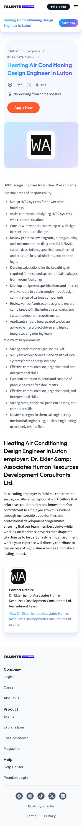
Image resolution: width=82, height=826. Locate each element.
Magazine (12, 748)
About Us (11, 698)
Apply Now (68, 23)
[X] (52, 796)
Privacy (50, 816)
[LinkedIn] (63, 796)
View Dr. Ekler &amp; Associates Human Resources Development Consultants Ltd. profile (40, 619)
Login (8, 677)
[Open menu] (75, 7)
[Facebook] (19, 796)
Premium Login (16, 777)
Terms (31, 816)
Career (9, 687)
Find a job (58, 7)
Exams (9, 716)
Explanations (14, 727)
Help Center (13, 767)
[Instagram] (30, 796)
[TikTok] (41, 796)
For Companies (16, 738)
